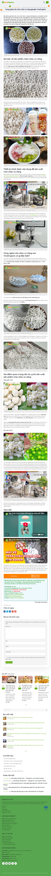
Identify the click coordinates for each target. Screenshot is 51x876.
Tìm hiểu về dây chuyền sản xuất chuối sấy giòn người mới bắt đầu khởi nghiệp (26, 715)
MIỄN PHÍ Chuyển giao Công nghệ (9, 822)
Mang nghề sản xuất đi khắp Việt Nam (12, 769)
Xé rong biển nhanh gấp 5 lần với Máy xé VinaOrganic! (20, 732)
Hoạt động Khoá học (8, 764)
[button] (44, 2)
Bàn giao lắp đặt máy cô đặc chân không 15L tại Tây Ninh (28, 789)
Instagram (12, 862)
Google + (13, 611)
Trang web (8, 652)
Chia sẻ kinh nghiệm (8, 757)
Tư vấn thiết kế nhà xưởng (7, 841)
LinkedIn (10, 611)
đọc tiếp (8, 700)
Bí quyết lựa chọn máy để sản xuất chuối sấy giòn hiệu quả (11, 688)
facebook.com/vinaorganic (16, 597)
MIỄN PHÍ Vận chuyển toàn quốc (9, 817)
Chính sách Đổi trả (6, 828)
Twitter (7, 611)
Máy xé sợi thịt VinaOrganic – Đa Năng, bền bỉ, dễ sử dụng (43, 688)
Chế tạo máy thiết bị (6, 837)
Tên (7, 641)
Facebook (5, 611)
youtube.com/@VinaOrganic (16, 594)
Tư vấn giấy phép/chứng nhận (8, 842)
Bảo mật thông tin (6, 823)
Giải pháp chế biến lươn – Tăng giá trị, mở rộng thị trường (28, 776)
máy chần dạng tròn (14, 176)
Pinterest (6, 862)
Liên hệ (3, 806)
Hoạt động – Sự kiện (6, 810)
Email (15, 611)
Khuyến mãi (6, 767)
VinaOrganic (6, 776)
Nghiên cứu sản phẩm (7, 834)
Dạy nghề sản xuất (6, 839)
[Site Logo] (8, 2)
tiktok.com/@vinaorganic (15, 596)
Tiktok (15, 862)
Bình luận (8, 626)
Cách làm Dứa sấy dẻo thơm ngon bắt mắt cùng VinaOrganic (27, 688)
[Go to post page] (9, 679)
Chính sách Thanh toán (7, 825)
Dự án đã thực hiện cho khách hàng (12, 759)
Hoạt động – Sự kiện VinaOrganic (11, 762)
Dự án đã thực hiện (6, 809)
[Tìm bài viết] (46, 708)
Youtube (9, 862)
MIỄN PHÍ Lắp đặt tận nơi (7, 818)
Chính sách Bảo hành (6, 826)
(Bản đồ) (29, 849)
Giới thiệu (4, 804)
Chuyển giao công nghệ (7, 836)
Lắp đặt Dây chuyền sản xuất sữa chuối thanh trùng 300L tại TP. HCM (24, 721)
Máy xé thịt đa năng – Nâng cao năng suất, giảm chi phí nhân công (23, 738)
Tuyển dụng (4, 807)
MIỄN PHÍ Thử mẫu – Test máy (8, 820)
